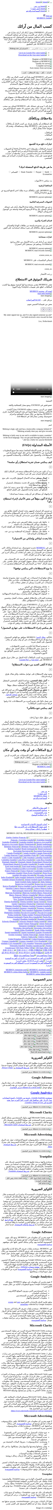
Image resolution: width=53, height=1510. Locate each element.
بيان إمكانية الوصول (39, 815)
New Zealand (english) (43, 899)
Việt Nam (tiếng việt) (43, 948)
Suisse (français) (45, 924)
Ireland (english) (31, 880)
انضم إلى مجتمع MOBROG (41, 291)
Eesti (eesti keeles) (29, 866)
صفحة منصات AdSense (30, 1267)
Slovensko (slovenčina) (42, 928)
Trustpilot (44, 1049)
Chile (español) (28, 858)
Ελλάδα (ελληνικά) (44, 869)
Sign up (49, 16)
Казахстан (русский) (43, 884)
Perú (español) (27, 910)
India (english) (21, 877)
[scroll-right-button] (43, 309)
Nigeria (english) (26, 902)
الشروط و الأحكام (40, 808)
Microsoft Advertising (40, 1047)
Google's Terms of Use (34, 1102)
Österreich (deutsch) (44, 904)
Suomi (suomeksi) (28, 932)
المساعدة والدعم (40, 798)
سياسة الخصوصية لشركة (36, 810)
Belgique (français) (29, 847)
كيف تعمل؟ (42, 794)
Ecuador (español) (44, 864)
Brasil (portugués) (45, 849)
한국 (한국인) (24, 953)
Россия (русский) (44, 913)
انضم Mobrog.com (21, 762)
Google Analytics (41, 1041)
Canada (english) (29, 853)
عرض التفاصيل (27, 1072)
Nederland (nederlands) (42, 897)
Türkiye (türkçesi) (45, 937)
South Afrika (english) (43, 930)
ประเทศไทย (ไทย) (44, 956)
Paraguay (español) (44, 908)
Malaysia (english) (29, 893)
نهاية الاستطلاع (34, 73)
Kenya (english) (24, 886)
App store (35, 660)
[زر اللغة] (51, 968)
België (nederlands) (44, 844)
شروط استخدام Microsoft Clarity (17, 1125)
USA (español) (28, 943)
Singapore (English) (44, 926)
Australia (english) (26, 842)
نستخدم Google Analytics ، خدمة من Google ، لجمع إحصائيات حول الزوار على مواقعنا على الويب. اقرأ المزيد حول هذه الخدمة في (27, 1100)
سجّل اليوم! (40, 637)
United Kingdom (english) (41, 939)
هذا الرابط (9, 1220)
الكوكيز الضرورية (42, 1035)
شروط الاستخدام (22, 1068)
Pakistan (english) (28, 906)
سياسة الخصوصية (44, 1244)
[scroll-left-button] (49, 309)
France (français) (27, 871)
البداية (49, 73)
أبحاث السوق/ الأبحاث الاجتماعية (34, 824)
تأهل (42, 73)
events (10, 1302)
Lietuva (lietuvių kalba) (42, 888)
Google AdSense (42, 1038)
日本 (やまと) (22, 950)
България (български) (42, 851)
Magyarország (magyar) (42, 891)
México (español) (45, 895)
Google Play (24, 660)
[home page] (43, 2)
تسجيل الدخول (11, 694)
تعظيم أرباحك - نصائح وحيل (36, 829)
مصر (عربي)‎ (21, 961)
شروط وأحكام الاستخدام (25, 1225)
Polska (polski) (27, 915)
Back (33, 1052)
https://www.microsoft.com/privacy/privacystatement (31, 1411)
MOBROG (40, 548)
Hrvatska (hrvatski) (44, 875)
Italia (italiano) (46, 882)
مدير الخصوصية (40, 813)
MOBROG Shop (40, 796)
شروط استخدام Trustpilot (18, 1171)
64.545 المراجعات (33, 300)
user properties (22, 1303)
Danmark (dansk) (25, 862)
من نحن (44, 791)
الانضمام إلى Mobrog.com (19, 48)
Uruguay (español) (25, 941)
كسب (24, 73)
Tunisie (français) (45, 935)
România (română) (44, 919)
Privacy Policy (7, 1068)
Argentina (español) (44, 840)
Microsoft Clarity (42, 1044)
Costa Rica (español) (43, 860)
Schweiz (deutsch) (26, 921)
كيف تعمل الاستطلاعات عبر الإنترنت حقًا (30, 827)
